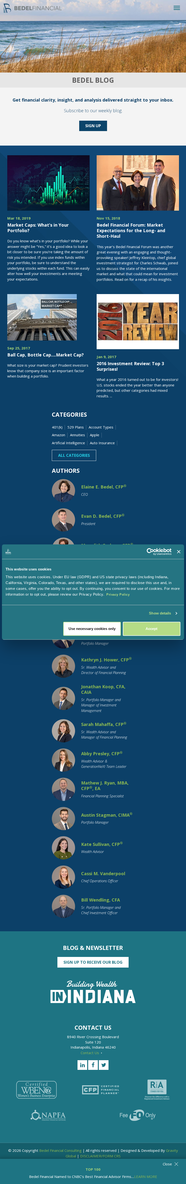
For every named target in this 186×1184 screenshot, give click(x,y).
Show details (160, 613)
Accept (151, 629)
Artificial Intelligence (68, 442)
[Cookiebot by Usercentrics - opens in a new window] (150, 551)
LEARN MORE (145, 1176)
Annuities (77, 434)
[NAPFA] (48, 1115)
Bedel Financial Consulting (60, 1150)
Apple (94, 434)
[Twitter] (103, 1065)
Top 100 (93, 1169)
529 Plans (75, 427)
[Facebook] (93, 1065)
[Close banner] (178, 551)
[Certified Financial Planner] (100, 1090)
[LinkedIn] (82, 1065)
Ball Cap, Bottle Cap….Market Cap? (45, 355)
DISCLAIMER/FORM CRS (100, 1156)
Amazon (58, 434)
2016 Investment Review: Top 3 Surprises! (130, 366)
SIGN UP (93, 125)
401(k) (57, 427)
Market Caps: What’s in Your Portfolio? (38, 227)
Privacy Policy (118, 594)
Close (167, 1164)
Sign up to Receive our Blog (93, 962)
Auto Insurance (102, 442)
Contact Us (90, 1052)
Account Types (101, 427)
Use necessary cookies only (92, 629)
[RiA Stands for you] (157, 1090)
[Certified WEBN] (36, 1090)
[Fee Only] (137, 1115)
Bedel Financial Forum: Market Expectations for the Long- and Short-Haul (131, 230)
